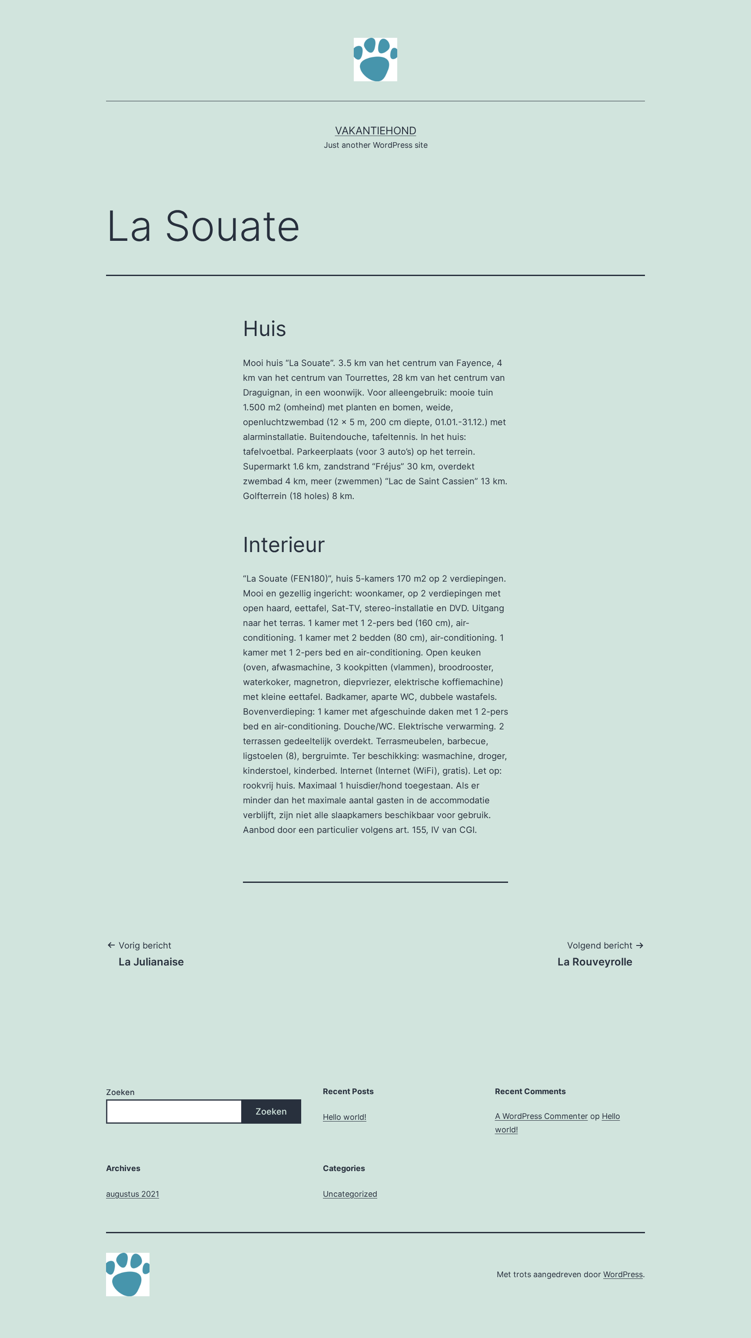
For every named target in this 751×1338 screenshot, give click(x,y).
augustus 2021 (132, 1193)
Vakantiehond (375, 130)
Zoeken (120, 1092)
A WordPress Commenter (541, 1116)
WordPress (623, 1274)
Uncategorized (350, 1193)
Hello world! (344, 1117)
